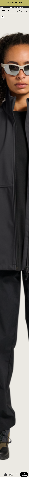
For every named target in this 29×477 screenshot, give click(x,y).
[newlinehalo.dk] (5, 11)
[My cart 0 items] (21, 11)
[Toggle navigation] (26, 11)
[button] (24, 11)
